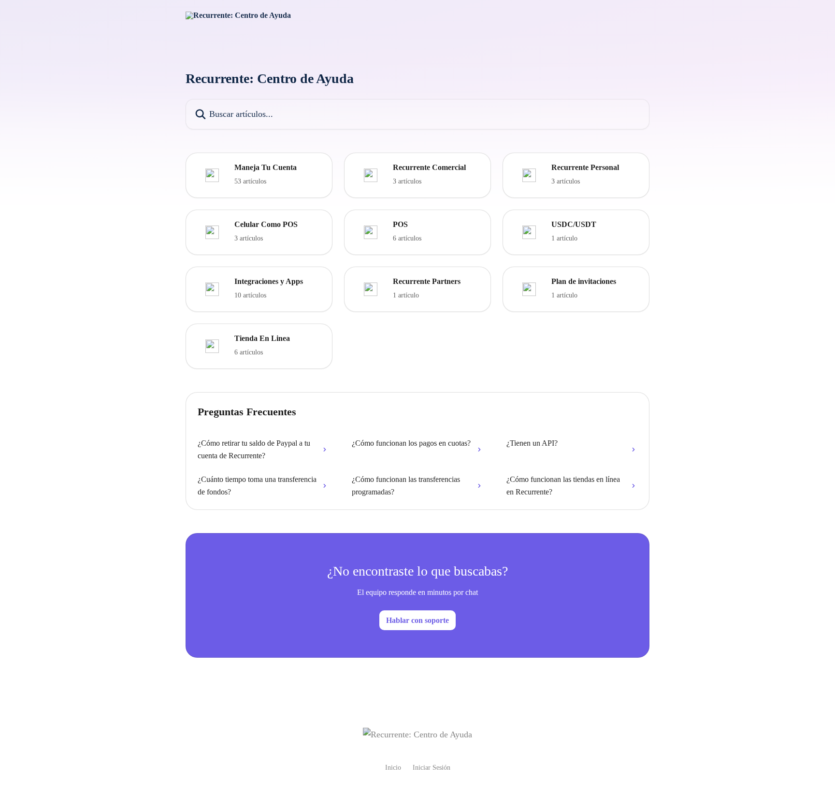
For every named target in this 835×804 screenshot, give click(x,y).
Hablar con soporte (417, 620)
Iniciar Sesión (431, 767)
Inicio (393, 767)
